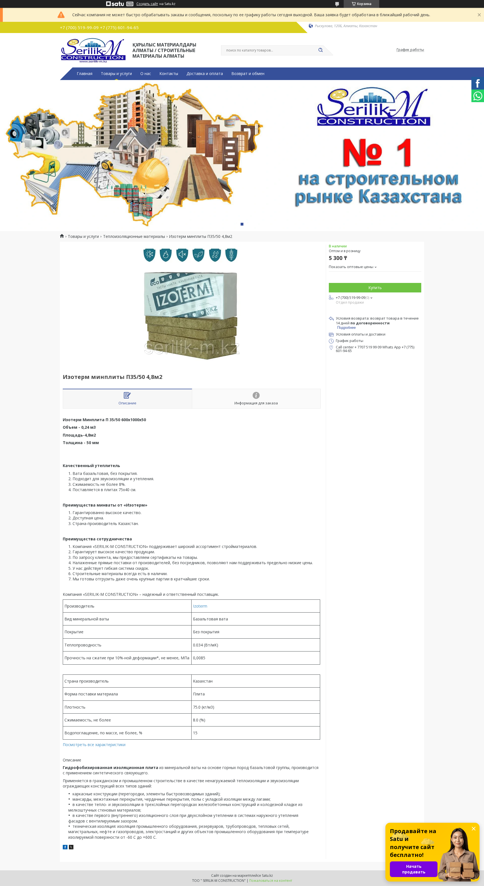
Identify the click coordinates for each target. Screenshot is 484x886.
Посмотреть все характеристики (94, 744)
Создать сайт (147, 4)
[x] (71, 847)
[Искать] (320, 50)
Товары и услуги (116, 74)
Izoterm (200, 606)
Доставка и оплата (205, 74)
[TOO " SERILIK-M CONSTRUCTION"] (93, 50)
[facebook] (65, 847)
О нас (145, 74)
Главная (84, 74)
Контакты (168, 74)
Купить (375, 287)
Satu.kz (267, 875)
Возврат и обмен (247, 74)
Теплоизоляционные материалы (134, 236)
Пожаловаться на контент (270, 880)
